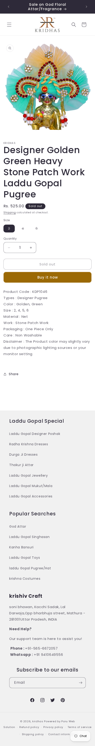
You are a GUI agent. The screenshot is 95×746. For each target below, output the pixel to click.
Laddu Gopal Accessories (31, 496)
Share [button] (14, 374)
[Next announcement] (86, 7)
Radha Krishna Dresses (28, 444)
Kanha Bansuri (21, 547)
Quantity (10, 238)
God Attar (17, 526)
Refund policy (29, 727)
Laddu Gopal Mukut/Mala (30, 486)
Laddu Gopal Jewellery (28, 475)
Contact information (62, 734)
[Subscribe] (80, 682)
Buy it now (47, 277)
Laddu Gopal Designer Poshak (34, 433)
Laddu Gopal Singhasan (29, 537)
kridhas (37, 721)
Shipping (9, 212)
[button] (9, 25)
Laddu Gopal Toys (24, 557)
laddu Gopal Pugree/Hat (30, 568)
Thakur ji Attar (21, 465)
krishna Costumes (25, 578)
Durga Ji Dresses (23, 454)
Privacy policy (53, 727)
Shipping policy (33, 734)
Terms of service (80, 727)
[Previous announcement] (8, 7)
